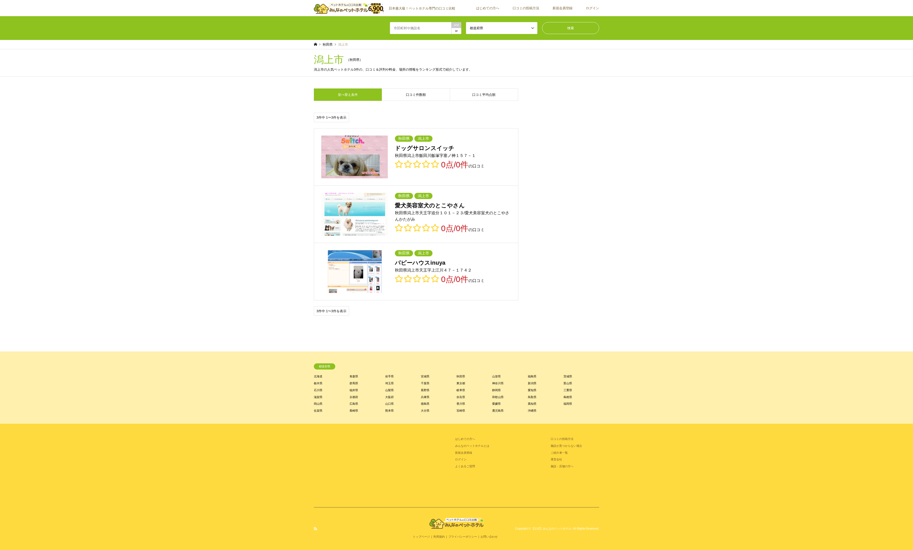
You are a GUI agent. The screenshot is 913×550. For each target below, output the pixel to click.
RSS (315, 528)
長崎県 (354, 410)
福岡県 (567, 403)
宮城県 (425, 376)
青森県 (354, 376)
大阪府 (389, 397)
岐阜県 (460, 390)
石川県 (318, 390)
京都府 (354, 397)
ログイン (592, 8)
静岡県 (496, 390)
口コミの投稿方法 (526, 8)
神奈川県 (498, 383)
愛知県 (532, 390)
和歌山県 (498, 397)
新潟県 (532, 383)
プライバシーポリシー (462, 536)
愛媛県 (496, 403)
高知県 (532, 403)
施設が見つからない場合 (566, 446)
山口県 (389, 403)
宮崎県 (460, 410)
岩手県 (389, 376)
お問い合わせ (489, 536)
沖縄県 (532, 410)
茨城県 (567, 376)
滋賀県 (318, 397)
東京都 (460, 383)
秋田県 (460, 376)
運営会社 (556, 459)
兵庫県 (425, 397)
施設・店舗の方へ (562, 466)
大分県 (425, 410)
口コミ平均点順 (483, 95)
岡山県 (318, 403)
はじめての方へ (487, 8)
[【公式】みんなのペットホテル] (456, 526)
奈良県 (460, 397)
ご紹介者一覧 (559, 452)
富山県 (567, 383)
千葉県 (425, 383)
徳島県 (425, 403)
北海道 (318, 376)
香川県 (460, 403)
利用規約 (439, 536)
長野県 (425, 390)
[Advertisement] (349, 465)
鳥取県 (532, 397)
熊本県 (389, 410)
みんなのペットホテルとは (472, 446)
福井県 (354, 390)
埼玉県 (389, 383)
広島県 (354, 403)
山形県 (496, 376)
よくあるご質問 (465, 466)
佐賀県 (318, 410)
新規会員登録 (563, 8)
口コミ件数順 (416, 95)
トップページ (421, 536)
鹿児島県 (498, 410)
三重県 (567, 390)
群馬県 (354, 383)
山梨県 (389, 390)
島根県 (567, 397)
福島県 (532, 376)
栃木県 (318, 383)
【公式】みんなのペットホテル (551, 528)
